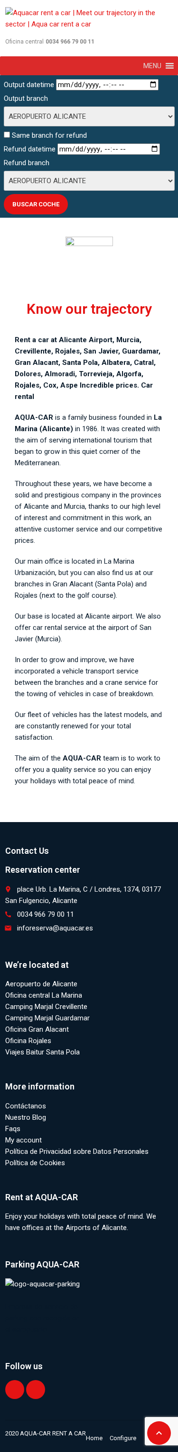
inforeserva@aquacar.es (55, 928)
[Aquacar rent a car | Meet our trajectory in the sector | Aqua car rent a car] (89, 19)
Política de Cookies (35, 1163)
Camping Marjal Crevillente (46, 1006)
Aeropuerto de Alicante (41, 984)
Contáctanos (25, 1106)
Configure (123, 1438)
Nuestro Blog (25, 1117)
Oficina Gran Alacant (37, 1029)
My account (23, 1140)
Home (94, 1438)
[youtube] (35, 1389)
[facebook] (14, 1389)
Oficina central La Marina (43, 995)
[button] (152, 65)
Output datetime (29, 84)
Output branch (26, 98)
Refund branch (26, 163)
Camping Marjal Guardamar (47, 1018)
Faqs (12, 1128)
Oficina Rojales (28, 1040)
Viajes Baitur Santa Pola (42, 1052)
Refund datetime (30, 149)
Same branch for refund (48, 135)
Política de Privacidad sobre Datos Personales (77, 1151)
